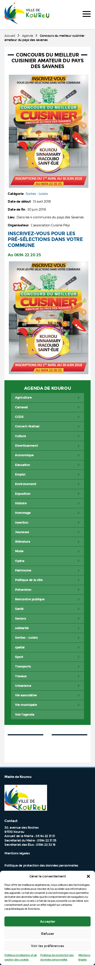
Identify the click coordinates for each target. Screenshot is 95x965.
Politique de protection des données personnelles (41, 865)
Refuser (47, 934)
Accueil (9, 36)
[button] (88, 876)
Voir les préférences (47, 946)
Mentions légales (17, 853)
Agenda (27, 36)
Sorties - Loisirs (37, 194)
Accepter (47, 922)
